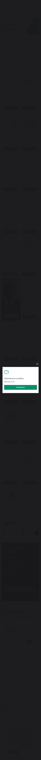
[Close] (37, 364)
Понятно (20, 387)
